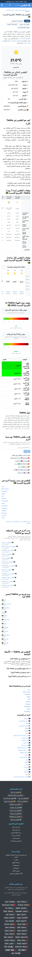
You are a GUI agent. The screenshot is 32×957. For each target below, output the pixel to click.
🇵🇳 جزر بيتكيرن (25, 738)
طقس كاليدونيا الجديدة (23, 27)
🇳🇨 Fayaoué (5, 620)
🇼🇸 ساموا (27, 755)
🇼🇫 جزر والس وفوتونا (24, 750)
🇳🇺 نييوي (27, 774)
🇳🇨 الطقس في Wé (7, 558)
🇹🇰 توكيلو (27, 730)
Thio (3, 518)
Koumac (4, 513)
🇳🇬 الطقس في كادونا (16, 819)
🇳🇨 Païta (4, 616)
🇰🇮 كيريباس (26, 767)
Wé (3, 496)
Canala (4, 511)
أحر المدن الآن (16, 827)
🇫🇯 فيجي (27, 764)
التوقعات (27, 21)
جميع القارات (16, 865)
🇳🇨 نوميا (4, 612)
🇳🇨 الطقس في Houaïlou (9, 574)
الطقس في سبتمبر (24, 24)
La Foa (4, 515)
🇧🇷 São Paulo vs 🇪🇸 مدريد (22, 464)
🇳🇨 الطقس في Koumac (9, 586)
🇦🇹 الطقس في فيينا (23, 798)
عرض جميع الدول (10, 1)
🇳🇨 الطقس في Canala (8, 582)
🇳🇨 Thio (4, 624)
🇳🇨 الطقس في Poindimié (9, 566)
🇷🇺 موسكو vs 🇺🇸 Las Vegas (21, 469)
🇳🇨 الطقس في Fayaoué (9, 578)
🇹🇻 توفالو (27, 728)
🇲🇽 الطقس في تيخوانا (16, 813)
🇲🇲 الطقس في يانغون (9, 801)
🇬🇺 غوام (28, 760)
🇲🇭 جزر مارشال (25, 745)
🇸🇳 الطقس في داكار (16, 792)
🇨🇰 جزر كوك (26, 743)
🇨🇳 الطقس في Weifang (16, 816)
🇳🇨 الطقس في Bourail (8, 562)
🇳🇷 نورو (28, 769)
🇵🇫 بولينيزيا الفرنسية (24, 726)
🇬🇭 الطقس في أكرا (23, 801)
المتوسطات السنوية (12, 24)
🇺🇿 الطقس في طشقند (16, 807)
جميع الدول (16, 868)
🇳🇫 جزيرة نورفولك (25, 752)
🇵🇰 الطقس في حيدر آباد (16, 810)
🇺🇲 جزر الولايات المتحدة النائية (21, 735)
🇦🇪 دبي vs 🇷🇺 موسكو (23, 472)
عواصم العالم (16, 871)
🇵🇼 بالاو (28, 723)
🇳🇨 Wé (4, 600)
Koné (3, 503)
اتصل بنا (16, 859)
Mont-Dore (5, 489)
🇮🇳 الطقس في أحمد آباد (10, 798)
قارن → (27, 451)
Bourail (4, 498)
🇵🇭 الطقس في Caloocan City (16, 795)
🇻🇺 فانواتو (27, 762)
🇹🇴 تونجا (28, 733)
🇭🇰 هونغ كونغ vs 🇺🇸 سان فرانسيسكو (20, 458)
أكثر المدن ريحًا (16, 835)
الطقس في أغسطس (17, 21)
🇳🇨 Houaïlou (6, 635)
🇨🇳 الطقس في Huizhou (16, 804)
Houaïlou (5, 506)
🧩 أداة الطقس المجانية (16, 873)
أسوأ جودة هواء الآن (16, 841)
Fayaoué (4, 508)
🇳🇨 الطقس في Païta (8, 554)
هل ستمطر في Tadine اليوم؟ (20, 672)
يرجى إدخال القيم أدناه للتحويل (22, 10)
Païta (3, 494)
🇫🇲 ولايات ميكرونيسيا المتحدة (22, 776)
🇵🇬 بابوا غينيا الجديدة (24, 721)
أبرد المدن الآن (16, 830)
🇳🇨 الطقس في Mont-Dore (10, 547)
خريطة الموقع (16, 862)
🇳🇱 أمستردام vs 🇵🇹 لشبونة (22, 461)
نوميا (3, 486)
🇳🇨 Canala (5, 628)
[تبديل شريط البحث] (10, 5)
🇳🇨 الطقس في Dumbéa (9, 551)
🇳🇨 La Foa (5, 632)
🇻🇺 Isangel (5, 643)
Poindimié (5, 501)
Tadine (28, 702)
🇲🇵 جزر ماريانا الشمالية (23, 747)
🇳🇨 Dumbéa (5, 608)
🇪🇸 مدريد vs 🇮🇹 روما (24, 467)
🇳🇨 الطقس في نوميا (7, 543)
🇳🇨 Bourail (5, 639)
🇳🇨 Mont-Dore (6, 604)
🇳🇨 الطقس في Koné (8, 570)
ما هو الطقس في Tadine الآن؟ (19, 659)
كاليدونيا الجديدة (10, 10)
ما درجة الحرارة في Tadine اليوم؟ (18, 676)
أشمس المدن (16, 838)
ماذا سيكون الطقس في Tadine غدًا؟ (18, 668)
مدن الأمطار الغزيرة (16, 832)
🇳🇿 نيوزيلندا (27, 772)
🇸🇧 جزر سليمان (25, 740)
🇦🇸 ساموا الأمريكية (25, 757)
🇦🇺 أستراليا (27, 718)
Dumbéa (4, 491)
